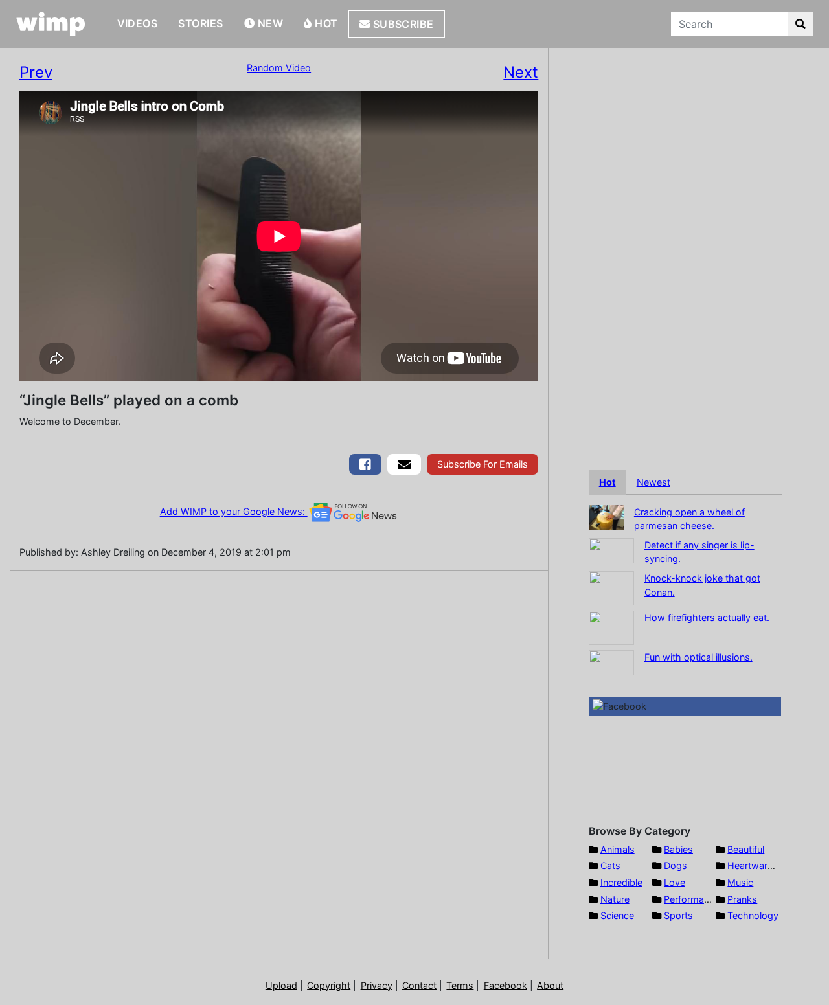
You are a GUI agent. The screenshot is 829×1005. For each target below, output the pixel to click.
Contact (419, 985)
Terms (459, 985)
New (269, 23)
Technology (752, 915)
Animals (617, 849)
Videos (137, 23)
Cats (610, 865)
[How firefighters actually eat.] (611, 626)
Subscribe (402, 23)
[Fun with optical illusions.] (611, 661)
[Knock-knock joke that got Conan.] (611, 587)
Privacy (376, 985)
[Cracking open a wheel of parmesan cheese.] (606, 516)
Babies (678, 849)
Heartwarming (758, 865)
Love (674, 882)
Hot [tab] (607, 482)
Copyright (328, 985)
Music (740, 882)
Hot (325, 23)
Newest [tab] (653, 482)
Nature (615, 899)
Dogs (675, 865)
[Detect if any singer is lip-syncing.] (611, 549)
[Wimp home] (51, 24)
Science (617, 915)
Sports (678, 915)
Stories (200, 23)
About (550, 985)
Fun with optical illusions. (698, 656)
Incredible (621, 882)
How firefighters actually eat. (706, 617)
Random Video (279, 67)
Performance (692, 899)
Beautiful (745, 849)
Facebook (505, 985)
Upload (281, 985)
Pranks (742, 899)
